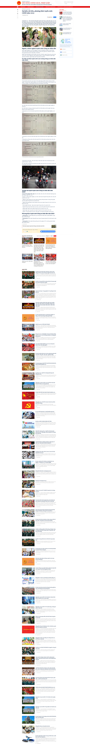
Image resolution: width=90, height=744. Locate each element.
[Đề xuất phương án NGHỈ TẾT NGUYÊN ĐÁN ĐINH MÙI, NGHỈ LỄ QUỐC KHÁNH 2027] (28, 366)
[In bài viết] (17, 13)
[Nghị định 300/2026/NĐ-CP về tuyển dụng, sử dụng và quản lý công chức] (28, 610)
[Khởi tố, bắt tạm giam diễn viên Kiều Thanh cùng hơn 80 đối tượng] (28, 620)
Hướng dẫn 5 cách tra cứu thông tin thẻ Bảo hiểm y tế (45, 577)
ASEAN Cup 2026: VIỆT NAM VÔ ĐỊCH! (27, 262)
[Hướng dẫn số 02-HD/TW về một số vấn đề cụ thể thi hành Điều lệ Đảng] (28, 405)
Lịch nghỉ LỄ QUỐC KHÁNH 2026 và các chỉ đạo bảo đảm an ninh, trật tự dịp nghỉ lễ (67, 13)
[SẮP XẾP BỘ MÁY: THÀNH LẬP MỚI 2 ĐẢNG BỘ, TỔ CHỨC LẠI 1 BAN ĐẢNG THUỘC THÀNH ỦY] (28, 445)
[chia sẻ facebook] (17, 9)
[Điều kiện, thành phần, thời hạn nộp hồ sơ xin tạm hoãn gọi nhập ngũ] (28, 562)
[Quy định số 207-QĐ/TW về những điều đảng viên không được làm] (28, 376)
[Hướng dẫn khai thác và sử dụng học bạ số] (28, 474)
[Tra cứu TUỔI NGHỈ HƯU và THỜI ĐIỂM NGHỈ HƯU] (61, 29)
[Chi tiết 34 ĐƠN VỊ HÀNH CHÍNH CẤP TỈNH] (61, 24)
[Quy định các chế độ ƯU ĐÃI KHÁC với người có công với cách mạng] (28, 651)
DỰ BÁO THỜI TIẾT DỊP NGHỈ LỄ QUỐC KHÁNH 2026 (45, 392)
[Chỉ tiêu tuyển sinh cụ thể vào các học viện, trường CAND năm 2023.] (39, 149)
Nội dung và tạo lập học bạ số (40, 480)
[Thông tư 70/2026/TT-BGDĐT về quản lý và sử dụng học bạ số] (28, 494)
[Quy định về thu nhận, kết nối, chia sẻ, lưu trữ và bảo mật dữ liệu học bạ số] (28, 455)
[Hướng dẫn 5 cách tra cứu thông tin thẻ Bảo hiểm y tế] (28, 581)
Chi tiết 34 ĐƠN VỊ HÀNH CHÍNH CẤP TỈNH (43, 421)
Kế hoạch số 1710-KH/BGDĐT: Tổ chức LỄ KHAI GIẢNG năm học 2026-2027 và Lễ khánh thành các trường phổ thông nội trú (39, 263)
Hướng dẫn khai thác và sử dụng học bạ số (43, 470)
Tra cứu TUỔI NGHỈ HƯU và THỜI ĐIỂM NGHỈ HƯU (44, 411)
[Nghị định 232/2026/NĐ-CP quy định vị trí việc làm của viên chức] (28, 710)
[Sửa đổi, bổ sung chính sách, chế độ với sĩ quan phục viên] (28, 542)
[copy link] (17, 11)
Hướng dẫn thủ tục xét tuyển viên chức (42, 726)
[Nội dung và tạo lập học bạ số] (28, 484)
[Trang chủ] (19, 3)
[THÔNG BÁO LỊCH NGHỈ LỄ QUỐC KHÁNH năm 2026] (28, 691)
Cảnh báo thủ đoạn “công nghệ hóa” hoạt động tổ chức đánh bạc (27, 246)
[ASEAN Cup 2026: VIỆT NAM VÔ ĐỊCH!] (27, 257)
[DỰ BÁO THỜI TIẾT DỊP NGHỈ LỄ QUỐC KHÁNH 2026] (28, 396)
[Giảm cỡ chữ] (17, 18)
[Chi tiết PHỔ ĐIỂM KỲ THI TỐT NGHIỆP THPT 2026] (61, 33)
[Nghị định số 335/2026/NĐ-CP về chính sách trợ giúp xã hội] (28, 700)
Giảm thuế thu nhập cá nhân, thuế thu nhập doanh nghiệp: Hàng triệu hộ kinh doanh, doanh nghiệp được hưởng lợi (45, 658)
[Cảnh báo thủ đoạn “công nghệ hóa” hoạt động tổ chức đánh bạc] (27, 240)
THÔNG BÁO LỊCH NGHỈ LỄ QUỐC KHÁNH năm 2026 (45, 687)
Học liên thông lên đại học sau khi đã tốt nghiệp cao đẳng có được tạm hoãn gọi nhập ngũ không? (50, 246)
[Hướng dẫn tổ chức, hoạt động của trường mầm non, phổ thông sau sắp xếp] (28, 641)
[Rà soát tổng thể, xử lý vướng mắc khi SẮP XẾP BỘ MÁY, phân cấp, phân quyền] (28, 720)
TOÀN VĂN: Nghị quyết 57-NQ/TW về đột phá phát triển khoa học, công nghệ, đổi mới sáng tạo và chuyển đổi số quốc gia (67, 18)
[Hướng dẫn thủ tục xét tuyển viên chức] (28, 729)
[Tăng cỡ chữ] (17, 15)
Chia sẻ (55, 17)
